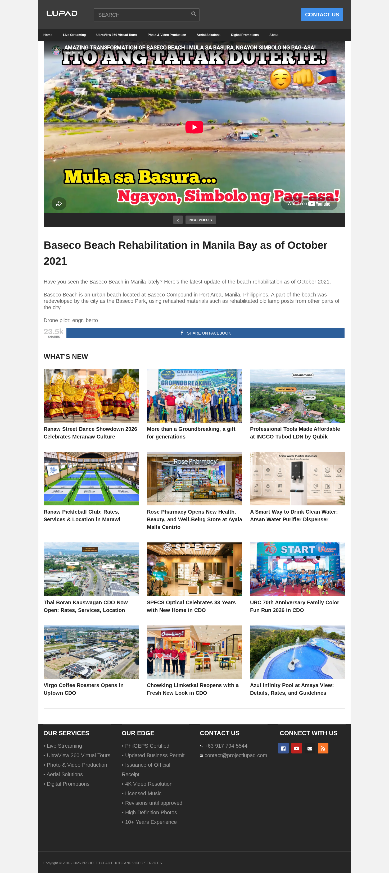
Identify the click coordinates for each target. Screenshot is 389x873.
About (273, 35)
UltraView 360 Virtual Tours (116, 35)
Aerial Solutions (208, 35)
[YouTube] (296, 748)
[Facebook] (283, 748)
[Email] (310, 748)
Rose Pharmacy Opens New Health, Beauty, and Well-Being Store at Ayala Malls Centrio (194, 519)
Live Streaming (74, 35)
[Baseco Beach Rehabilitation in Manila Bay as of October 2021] (91, 396)
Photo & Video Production (167, 35)
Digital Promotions (245, 35)
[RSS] (323, 748)
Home (47, 35)
